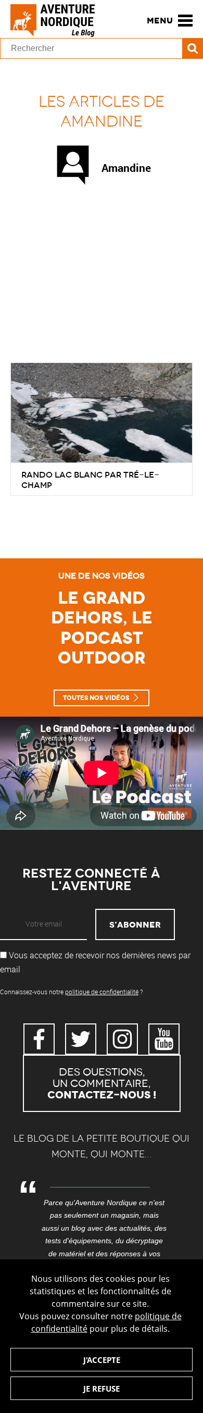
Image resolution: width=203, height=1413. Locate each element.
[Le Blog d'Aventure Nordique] (57, 20)
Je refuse (101, 1388)
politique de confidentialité (101, 991)
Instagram (122, 1039)
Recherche (192, 48)
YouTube (164, 1039)
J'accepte (101, 1360)
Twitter (80, 1039)
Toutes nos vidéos (96, 698)
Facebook (39, 1039)
